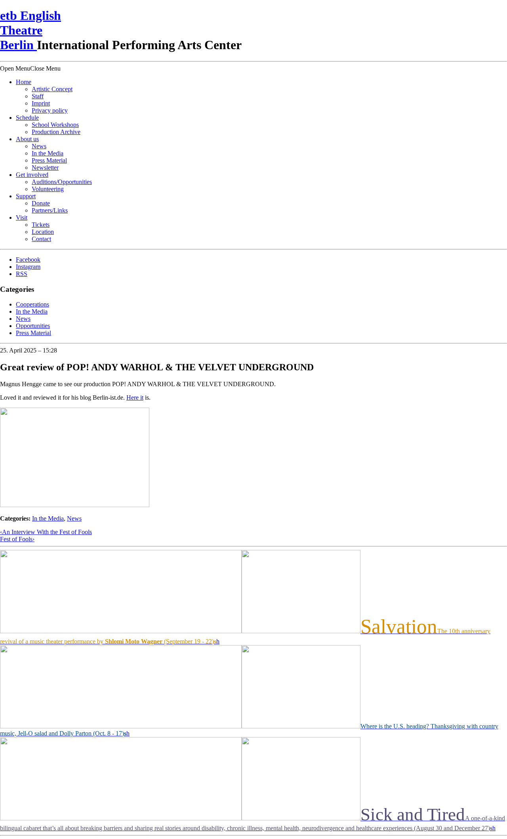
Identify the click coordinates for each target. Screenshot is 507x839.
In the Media (47, 153)
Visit (21, 217)
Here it (134, 397)
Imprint (41, 103)
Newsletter (45, 167)
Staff (38, 96)
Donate (41, 203)
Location (43, 231)
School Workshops (55, 124)
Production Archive (56, 131)
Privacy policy (50, 110)
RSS (21, 273)
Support (26, 196)
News (39, 146)
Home (23, 82)
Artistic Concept (52, 89)
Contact (41, 239)
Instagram (28, 266)
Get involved (32, 174)
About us (27, 139)
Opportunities (33, 325)
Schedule (27, 117)
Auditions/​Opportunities (62, 181)
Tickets (41, 224)
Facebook (28, 259)
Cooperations (32, 304)
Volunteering (48, 189)
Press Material (49, 160)
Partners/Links (50, 210)
